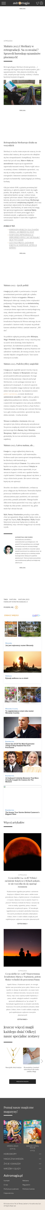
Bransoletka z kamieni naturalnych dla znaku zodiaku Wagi (31, 1069)
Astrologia (8, 41)
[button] (4, 3)
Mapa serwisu (9, 1193)
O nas (6, 1185)
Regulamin (26, 1185)
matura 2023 (23, 599)
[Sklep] (35, 3)
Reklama (25, 1180)
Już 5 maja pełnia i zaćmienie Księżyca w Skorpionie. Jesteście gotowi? (23, 245)
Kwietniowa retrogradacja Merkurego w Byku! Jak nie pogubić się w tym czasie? (24, 237)
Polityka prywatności (11, 1189)
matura (12, 599)
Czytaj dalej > (22, 924)
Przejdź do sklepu (22, 1081)
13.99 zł (12, 1149)
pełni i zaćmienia (10, 394)
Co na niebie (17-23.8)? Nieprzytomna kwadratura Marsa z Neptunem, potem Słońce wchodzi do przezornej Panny (22, 976)
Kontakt (7, 1180)
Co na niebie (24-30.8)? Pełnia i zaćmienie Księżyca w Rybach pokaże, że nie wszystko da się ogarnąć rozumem (22, 882)
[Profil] (41, 3)
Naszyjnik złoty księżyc (14, 1067)
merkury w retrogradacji (16, 602)
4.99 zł (32, 1150)
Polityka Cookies (28, 1189)
